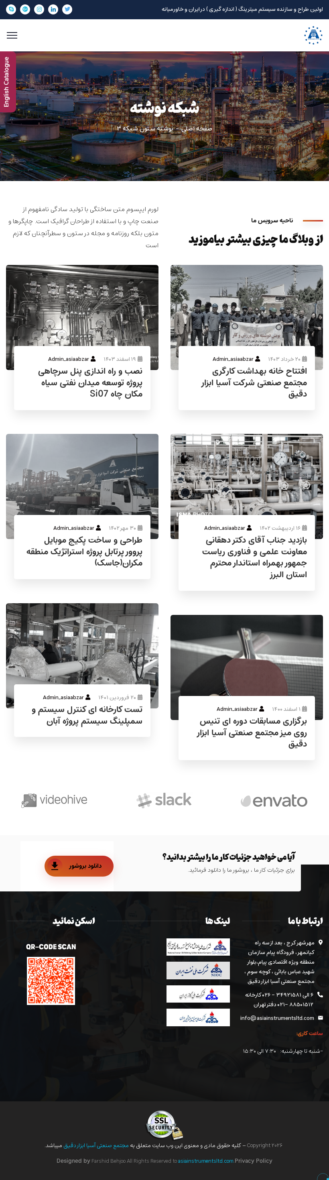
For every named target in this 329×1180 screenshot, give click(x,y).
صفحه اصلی (196, 128)
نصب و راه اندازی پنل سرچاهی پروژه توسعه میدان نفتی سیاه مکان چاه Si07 (90, 383)
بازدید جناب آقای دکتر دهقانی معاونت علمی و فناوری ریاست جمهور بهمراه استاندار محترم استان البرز (254, 558)
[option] (274, 800)
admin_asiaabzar (68, 359)
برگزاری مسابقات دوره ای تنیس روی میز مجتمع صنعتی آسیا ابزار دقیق (251, 733)
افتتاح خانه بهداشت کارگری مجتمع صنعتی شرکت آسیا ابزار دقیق (254, 383)
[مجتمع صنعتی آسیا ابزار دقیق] (313, 35)
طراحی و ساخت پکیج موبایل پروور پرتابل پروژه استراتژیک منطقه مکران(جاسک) (84, 552)
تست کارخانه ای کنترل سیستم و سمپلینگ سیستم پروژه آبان (87, 715)
